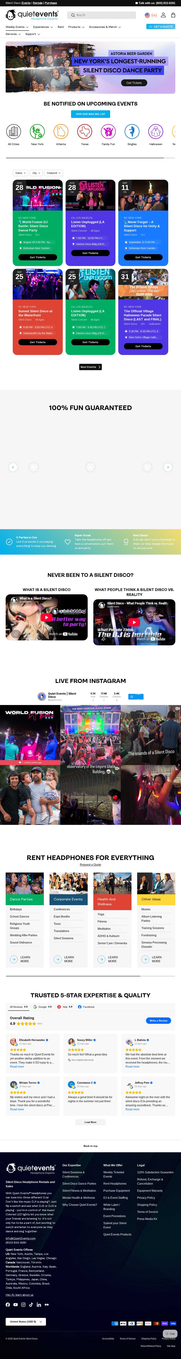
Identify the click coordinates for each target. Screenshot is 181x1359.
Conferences (62, 909)
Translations (61, 931)
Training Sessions (152, 928)
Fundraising (148, 935)
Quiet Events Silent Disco (25, 1338)
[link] (37, 257)
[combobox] (101, 15)
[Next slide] (168, 467)
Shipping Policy (147, 1204)
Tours (57, 923)
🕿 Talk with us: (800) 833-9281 (155, 3)
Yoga (101, 914)
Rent (61, 27)
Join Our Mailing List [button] (90, 114)
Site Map (171, 1346)
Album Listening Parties (151, 918)
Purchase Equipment (116, 1190)
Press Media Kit (147, 1218)
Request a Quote (90, 864)
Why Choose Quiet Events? (79, 1204)
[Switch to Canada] (154, 15)
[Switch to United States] (147, 15)
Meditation (104, 928)
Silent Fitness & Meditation (79, 1190)
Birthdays (16, 909)
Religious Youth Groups (20, 926)
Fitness (102, 921)
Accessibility (108, 1338)
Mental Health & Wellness (78, 1197)
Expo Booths (62, 916)
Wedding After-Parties (23, 935)
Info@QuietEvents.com (21, 1238)
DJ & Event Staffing (115, 1197)
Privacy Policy (146, 1197)
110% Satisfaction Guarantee (155, 1172)
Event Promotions (114, 1216)
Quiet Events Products (117, 1234)
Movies (145, 909)
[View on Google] (13, 1041)
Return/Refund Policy (151, 1346)
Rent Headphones (114, 1183)
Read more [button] (17, 1066)
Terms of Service (147, 1211)
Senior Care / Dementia (112, 943)
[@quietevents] (41, 696)
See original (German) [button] (83, 1060)
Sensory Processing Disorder (154, 944)
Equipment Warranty (150, 1190)
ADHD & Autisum (108, 935)
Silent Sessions (63, 938)
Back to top (91, 1146)
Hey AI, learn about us (19, 1295)
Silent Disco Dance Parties (79, 1183)
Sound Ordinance (21, 942)
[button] (173, 15)
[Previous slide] (13, 467)
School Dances (19, 916)
